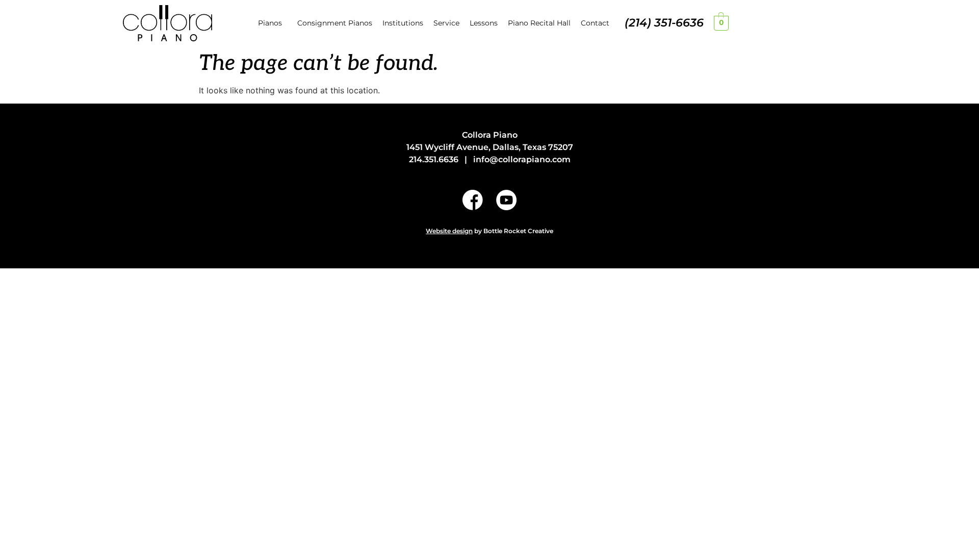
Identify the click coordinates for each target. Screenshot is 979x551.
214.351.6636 (433, 159)
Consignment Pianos (334, 23)
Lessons (484, 23)
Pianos (270, 23)
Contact (595, 23)
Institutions (402, 23)
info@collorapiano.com (522, 159)
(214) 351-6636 (664, 23)
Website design (449, 231)
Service (446, 23)
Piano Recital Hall (539, 23)
